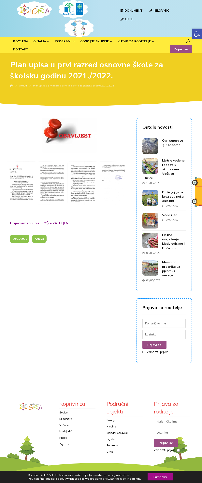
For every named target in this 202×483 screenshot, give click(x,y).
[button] (197, 34)
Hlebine (111, 426)
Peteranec (113, 445)
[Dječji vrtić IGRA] (33, 10)
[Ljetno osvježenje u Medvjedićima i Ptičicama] (150, 240)
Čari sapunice (172, 140)
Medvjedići (65, 431)
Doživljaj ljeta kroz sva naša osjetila (173, 196)
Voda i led (169, 215)
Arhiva (39, 239)
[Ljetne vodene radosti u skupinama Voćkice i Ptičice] (150, 166)
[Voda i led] (150, 220)
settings (135, 478)
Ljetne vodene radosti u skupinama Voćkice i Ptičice (163, 169)
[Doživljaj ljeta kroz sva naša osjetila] (150, 198)
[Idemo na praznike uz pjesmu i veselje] (150, 268)
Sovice (63, 412)
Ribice (63, 437)
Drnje (110, 451)
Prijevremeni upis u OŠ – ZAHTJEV (39, 223)
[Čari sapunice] (150, 146)
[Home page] (11, 85)
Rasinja (111, 420)
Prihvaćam (160, 477)
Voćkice (64, 425)
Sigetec (111, 439)
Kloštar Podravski (117, 432)
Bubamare (65, 418)
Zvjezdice (65, 444)
